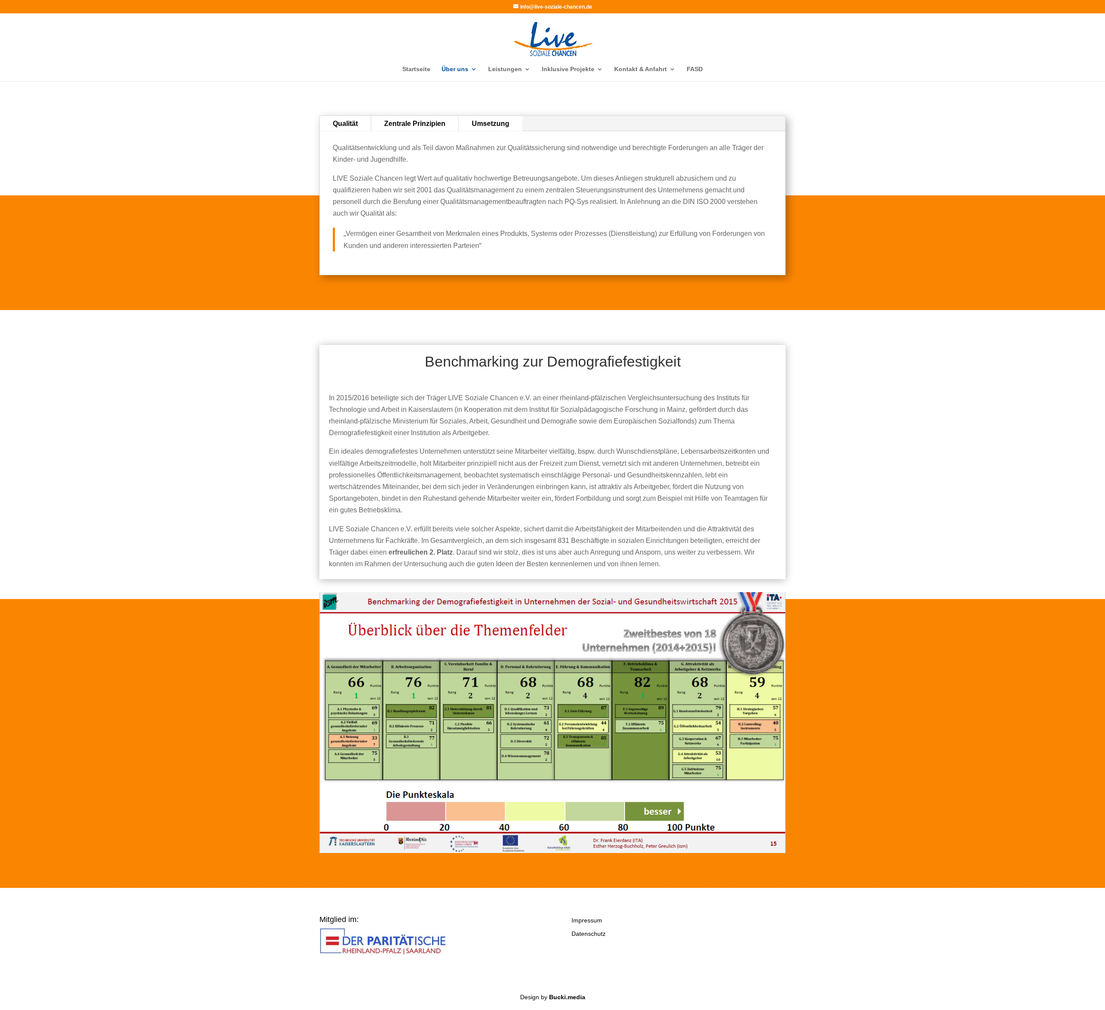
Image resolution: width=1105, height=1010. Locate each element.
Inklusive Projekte (568, 69)
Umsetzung (490, 123)
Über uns (455, 69)
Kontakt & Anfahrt (640, 69)
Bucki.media (567, 997)
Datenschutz (588, 933)
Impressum (586, 920)
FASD (695, 69)
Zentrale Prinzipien (414, 123)
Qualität (345, 123)
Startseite (416, 69)
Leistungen (505, 69)
